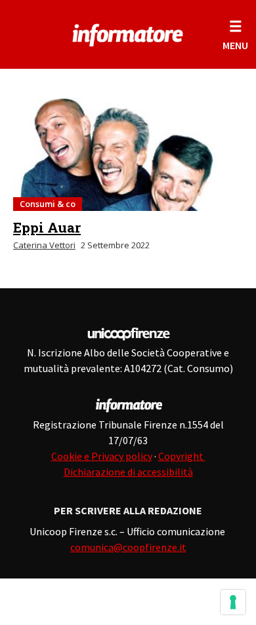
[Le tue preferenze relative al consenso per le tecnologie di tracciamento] (233, 602)
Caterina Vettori (44, 245)
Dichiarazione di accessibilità (128, 471)
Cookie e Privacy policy (101, 456)
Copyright (181, 456)
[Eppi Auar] (128, 154)
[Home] (128, 32)
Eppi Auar (47, 227)
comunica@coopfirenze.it (128, 547)
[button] (235, 34)
